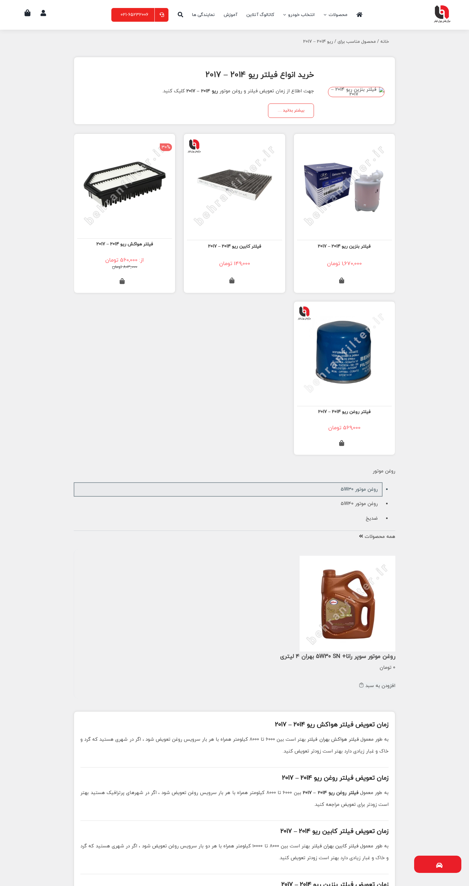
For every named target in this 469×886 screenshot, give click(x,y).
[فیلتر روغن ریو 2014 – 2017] (344, 310)
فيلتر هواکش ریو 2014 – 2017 (124, 244)
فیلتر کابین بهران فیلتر (335, 846)
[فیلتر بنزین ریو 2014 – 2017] (344, 143)
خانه (384, 42)
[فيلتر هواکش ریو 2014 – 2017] (124, 143)
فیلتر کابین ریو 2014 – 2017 (234, 246)
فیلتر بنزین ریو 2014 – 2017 (344, 246)
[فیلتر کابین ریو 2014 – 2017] (234, 143)
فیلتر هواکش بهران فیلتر (333, 739)
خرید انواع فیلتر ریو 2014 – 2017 (259, 74)
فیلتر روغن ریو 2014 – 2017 (344, 412)
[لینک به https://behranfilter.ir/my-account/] (43, 13)
